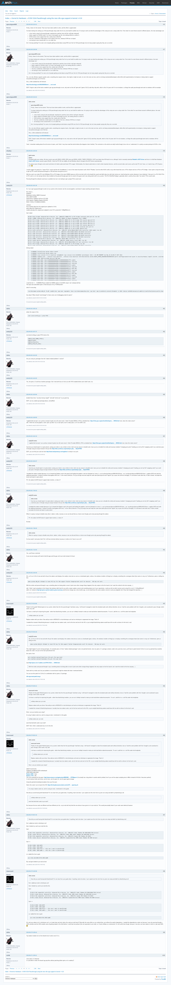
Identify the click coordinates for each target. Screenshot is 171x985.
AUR (158, 3)
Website (10, 195)
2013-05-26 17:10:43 (31, 549)
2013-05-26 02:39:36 (31, 49)
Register (22, 11)
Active (156, 13)
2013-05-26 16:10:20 (31, 355)
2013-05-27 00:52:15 (31, 735)
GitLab (144, 3)
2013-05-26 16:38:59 (31, 417)
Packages (124, 3)
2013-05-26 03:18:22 (31, 97)
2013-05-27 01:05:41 (31, 932)
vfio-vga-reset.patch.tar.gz (33, 676)
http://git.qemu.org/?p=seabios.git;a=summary (50, 590)
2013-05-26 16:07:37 (31, 331)
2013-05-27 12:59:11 (31, 955)
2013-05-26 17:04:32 (31, 490)
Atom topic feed (162, 977)
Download (165, 3)
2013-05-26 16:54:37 (31, 461)
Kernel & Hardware (19, 18)
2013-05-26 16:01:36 (31, 185)
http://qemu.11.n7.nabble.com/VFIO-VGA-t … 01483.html (44, 662)
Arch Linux (9, 2)
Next (39, 21)
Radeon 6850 (29, 774)
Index (6, 11)
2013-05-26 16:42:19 (31, 436)
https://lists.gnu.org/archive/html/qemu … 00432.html (105, 421)
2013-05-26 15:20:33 (31, 151)
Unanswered (162, 13)
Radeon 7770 (29, 775)
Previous (12, 21)
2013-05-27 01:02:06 (31, 871)
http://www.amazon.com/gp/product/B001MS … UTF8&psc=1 (60, 777)
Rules (11, 11)
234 (35, 21)
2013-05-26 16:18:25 (31, 378)
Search (16, 11)
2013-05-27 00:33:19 (31, 632)
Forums (132, 3)
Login (27, 11)
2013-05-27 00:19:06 (31, 603)
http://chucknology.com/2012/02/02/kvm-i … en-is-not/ (41, 84)
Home (117, 3)
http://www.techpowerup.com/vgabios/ (57, 451)
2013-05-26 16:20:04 (31, 394)
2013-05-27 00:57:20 (31, 815)
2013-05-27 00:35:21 (31, 686)
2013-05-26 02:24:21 (31, 24)
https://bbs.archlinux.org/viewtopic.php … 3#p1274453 (67, 448)
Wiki (138, 3)
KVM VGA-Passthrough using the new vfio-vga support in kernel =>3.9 (55, 18)
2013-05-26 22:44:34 (31, 572)
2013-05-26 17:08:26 (31, 528)
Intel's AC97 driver (34, 161)
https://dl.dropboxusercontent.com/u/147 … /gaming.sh (63, 785)
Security (151, 3)
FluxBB (163, 979)
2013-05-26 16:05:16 (31, 308)
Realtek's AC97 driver (138, 159)
